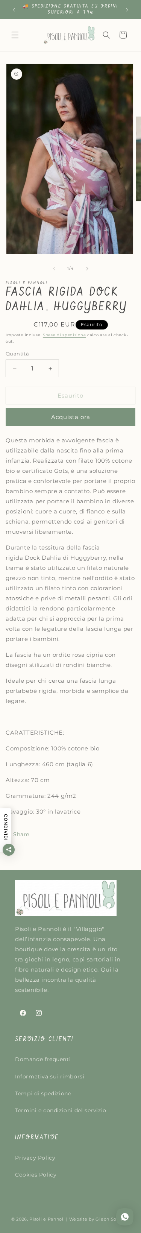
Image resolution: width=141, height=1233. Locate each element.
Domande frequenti (43, 1059)
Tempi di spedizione (43, 1093)
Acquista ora (70, 417)
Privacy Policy (35, 1157)
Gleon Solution (113, 1219)
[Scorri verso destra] (87, 268)
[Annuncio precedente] (14, 10)
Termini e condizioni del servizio (60, 1110)
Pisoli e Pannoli (47, 1219)
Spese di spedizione (64, 335)
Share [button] (21, 834)
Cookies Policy (35, 1174)
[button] (15, 35)
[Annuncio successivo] (127, 10)
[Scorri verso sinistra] (54, 268)
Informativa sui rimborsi (49, 1076)
